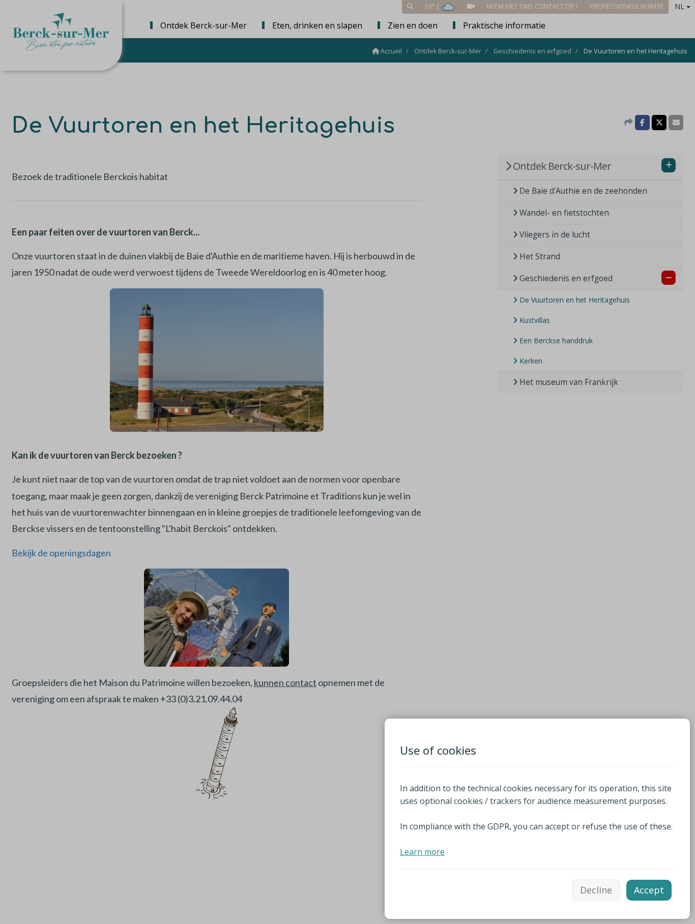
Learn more (422, 851)
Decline (596, 890)
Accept (649, 890)
